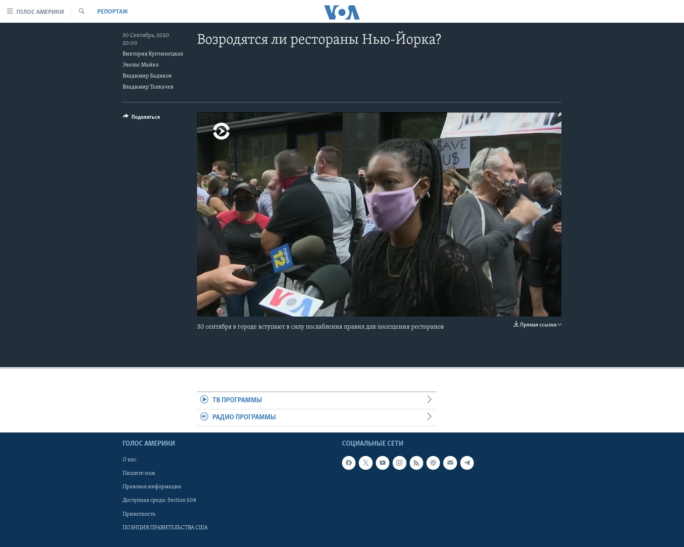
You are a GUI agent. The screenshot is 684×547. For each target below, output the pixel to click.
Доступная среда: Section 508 (159, 500)
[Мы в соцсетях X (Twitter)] (365, 462)
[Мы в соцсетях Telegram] (467, 462)
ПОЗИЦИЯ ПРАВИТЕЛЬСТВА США (165, 527)
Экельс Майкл (141, 65)
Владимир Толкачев (148, 87)
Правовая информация (152, 487)
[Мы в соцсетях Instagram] (399, 462)
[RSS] (416, 462)
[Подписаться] (450, 462)
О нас (129, 460)
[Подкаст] (433, 462)
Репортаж (112, 12)
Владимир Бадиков (147, 76)
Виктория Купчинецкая (153, 54)
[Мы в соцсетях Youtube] (382, 462)
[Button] (141, 119)
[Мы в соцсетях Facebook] (349, 462)
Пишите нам (139, 473)
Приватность (139, 514)
